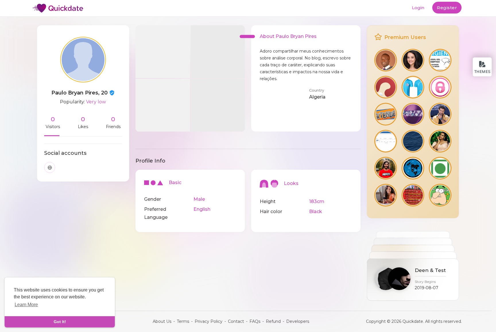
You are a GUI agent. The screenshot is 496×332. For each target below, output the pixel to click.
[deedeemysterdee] (385, 114)
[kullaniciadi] (440, 195)
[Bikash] (413, 195)
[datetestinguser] (385, 195)
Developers (297, 321)
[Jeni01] (413, 60)
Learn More (26, 304)
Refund (273, 321)
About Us (162, 321)
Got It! (60, 321)
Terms (183, 321)
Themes (482, 71)
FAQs (254, 321)
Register (447, 7)
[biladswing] (413, 141)
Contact (236, 321)
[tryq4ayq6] (385, 87)
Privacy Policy (208, 321)
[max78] (440, 141)
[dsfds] (385, 141)
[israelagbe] (385, 60)
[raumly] (440, 87)
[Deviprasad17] (440, 114)
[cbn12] (413, 87)
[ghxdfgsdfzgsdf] (440, 60)
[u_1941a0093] (413, 168)
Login (418, 7)
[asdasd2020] (385, 168)
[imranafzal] (413, 114)
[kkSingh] (440, 168)
